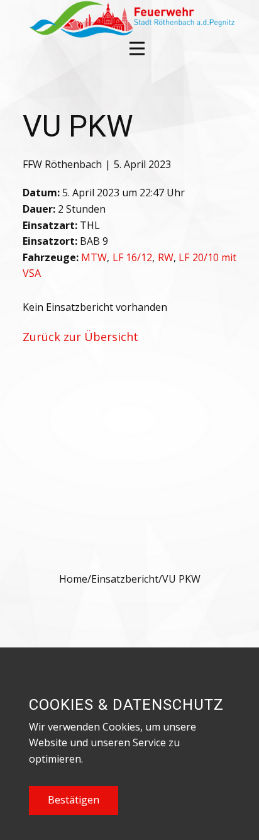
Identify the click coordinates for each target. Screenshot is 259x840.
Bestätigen (73, 800)
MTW (94, 257)
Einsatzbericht (124, 579)
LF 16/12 (132, 257)
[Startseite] (130, 19)
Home (73, 579)
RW (166, 257)
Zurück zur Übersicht (80, 336)
